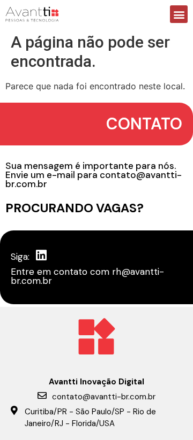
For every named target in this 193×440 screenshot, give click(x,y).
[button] (179, 14)
